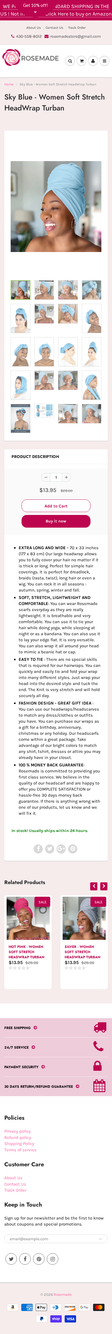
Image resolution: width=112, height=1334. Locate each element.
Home (8, 84)
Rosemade (63, 1294)
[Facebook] (25, 1259)
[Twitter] (11, 1259)
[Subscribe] (101, 1239)
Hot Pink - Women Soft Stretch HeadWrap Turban (27, 952)
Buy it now (56, 521)
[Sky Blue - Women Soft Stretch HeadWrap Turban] (56, 206)
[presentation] (93, 886)
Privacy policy (17, 1131)
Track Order (77, 28)
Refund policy (17, 1137)
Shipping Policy (19, 1143)
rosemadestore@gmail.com (75, 36)
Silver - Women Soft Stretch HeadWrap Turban (83, 952)
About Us (33, 28)
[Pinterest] (39, 1259)
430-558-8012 (29, 36)
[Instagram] (52, 1259)
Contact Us (54, 28)
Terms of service (20, 1149)
